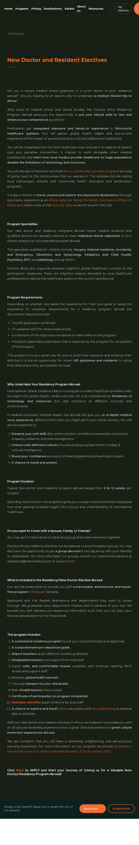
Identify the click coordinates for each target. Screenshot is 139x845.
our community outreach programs (93, 171)
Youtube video (62, 205)
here (70, 561)
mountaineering (103, 708)
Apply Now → (93, 808)
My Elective (123, 8)
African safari (58, 200)
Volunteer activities (26, 702)
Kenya (36, 592)
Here (20, 770)
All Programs (16, 33)
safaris (63, 708)
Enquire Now (121, 808)
